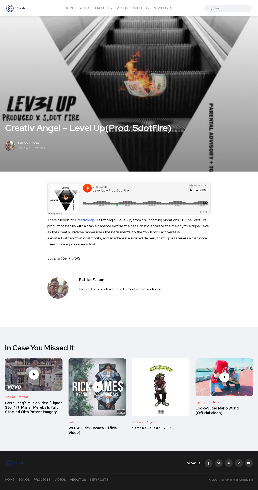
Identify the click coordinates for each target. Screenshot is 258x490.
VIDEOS (122, 8)
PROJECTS (103, 8)
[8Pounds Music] (15, 8)
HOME (69, 8)
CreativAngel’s (86, 220)
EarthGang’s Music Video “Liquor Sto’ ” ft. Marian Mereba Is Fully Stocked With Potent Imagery (33, 407)
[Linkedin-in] (229, 463)
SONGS (84, 8)
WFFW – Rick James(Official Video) (93, 430)
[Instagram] (239, 463)
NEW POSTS (163, 8)
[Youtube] (249, 463)
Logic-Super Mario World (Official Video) (217, 410)
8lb (251, 480)
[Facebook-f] (209, 463)
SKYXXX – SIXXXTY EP (151, 428)
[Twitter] (219, 463)
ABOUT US (141, 8)
